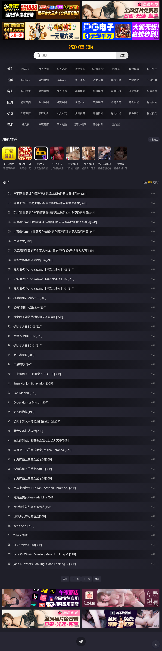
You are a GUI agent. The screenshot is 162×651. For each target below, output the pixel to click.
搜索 (122, 55)
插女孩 (25, 124)
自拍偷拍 (44, 80)
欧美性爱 (80, 91)
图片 (10, 102)
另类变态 (152, 91)
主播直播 (134, 80)
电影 (10, 91)
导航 (10, 124)
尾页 (97, 578)
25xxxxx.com (81, 47)
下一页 (86, 578)
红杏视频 (98, 124)
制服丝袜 (98, 91)
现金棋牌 (134, 69)
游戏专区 (80, 69)
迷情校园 (98, 113)
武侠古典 (80, 113)
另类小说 (116, 113)
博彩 (10, 69)
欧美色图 (62, 102)
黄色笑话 (134, 113)
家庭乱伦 (44, 113)
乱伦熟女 (134, 91)
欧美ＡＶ (62, 80)
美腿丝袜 (98, 102)
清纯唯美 (116, 102)
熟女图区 (134, 102)
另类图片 (152, 102)
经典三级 (116, 91)
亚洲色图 (44, 102)
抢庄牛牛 (152, 69)
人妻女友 (62, 113)
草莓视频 (62, 124)
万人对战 (62, 69)
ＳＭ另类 (152, 80)
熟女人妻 (98, 80)
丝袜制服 (116, 80)
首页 (65, 578)
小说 (10, 113)
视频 (10, 80)
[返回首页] (156, 644)
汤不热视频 (80, 124)
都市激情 (26, 113)
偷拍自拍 (44, 91)
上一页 (75, 578)
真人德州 (44, 69)
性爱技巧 (152, 113)
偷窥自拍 (26, 102)
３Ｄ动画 (80, 80)
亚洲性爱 (26, 91)
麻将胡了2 (98, 69)
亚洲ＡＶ (26, 80)
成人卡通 (62, 91)
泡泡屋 (116, 124)
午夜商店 (44, 124)
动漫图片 (80, 102)
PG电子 (25, 69)
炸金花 (116, 69)
